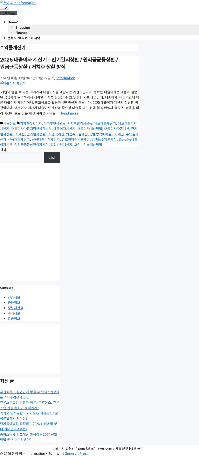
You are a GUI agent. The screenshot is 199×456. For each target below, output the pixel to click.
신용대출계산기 (19, 139)
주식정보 (14, 313)
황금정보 (14, 318)
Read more (69, 113)
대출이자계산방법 (89, 128)
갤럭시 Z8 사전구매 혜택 (24, 37)
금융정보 (9, 123)
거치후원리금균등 (79, 123)
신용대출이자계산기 (46, 139)
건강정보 (14, 297)
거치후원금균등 (54, 123)
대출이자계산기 (64, 128)
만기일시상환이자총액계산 (45, 133)
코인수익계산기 (61, 144)
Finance (21, 32)
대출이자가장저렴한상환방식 (31, 128)
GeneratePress (76, 453)
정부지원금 (15, 307)
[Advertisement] (30, 221)
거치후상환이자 (31, 123)
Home (12, 22)
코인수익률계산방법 (88, 144)
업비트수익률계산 (104, 139)
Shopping (23, 27)
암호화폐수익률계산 (76, 139)
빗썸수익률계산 (77, 133)
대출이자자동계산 (116, 128)
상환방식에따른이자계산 (107, 133)
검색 (3, 149)
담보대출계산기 (105, 123)
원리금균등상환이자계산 (31, 144)
